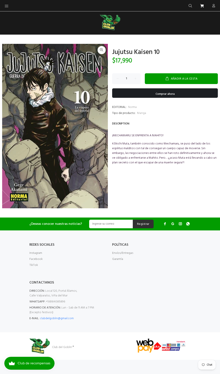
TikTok (33, 265)
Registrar (143, 224)
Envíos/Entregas (122, 253)
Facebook (36, 259)
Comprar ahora (165, 94)
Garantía (117, 259)
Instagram (35, 253)
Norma (132, 107)
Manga (141, 113)
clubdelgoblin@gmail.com (57, 318)
